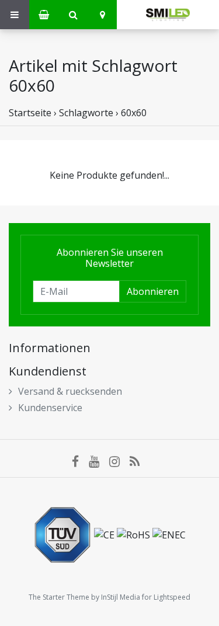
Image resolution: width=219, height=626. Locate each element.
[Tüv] (63, 533)
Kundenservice (50, 407)
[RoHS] (134, 533)
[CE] (105, 533)
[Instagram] (119, 461)
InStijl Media (120, 597)
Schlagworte (86, 112)
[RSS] (138, 461)
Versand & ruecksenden (70, 391)
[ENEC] (169, 533)
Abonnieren (153, 291)
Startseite (30, 112)
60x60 (134, 112)
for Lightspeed (166, 597)
